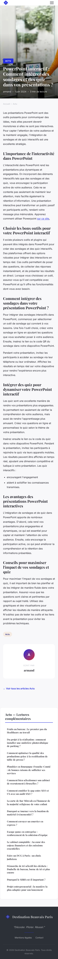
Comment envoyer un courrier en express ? (25, 823)
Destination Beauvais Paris (32, 917)
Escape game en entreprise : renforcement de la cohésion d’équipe (27, 833)
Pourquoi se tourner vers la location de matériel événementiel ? (28, 813)
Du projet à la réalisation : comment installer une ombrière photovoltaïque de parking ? (27, 743)
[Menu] (52, 2)
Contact (39, 937)
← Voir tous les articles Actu (19, 688)
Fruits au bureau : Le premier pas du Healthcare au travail (27, 731)
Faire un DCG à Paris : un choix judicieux (24, 857)
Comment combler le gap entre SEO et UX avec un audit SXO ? (28, 792)
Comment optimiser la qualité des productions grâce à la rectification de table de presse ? (27, 756)
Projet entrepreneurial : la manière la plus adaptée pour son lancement (27, 888)
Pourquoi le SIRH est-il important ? (26, 879)
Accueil (6, 104)
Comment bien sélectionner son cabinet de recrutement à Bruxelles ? (28, 782)
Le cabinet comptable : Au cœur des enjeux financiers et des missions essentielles (26, 845)
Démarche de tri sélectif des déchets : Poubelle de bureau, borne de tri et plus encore (28, 869)
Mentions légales (23, 937)
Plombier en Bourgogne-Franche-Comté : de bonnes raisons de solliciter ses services (29, 770)
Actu (8, 61)
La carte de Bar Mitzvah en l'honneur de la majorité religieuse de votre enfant (28, 802)
